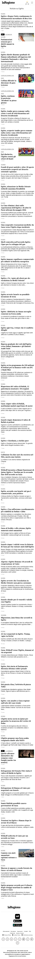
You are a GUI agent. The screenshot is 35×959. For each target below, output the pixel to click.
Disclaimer (13, 931)
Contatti (26, 931)
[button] (3, 939)
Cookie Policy (16, 935)
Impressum (20, 931)
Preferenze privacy (28, 935)
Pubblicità (12, 933)
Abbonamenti (6, 931)
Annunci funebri (20, 933)
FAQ (30, 931)
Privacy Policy (7, 935)
